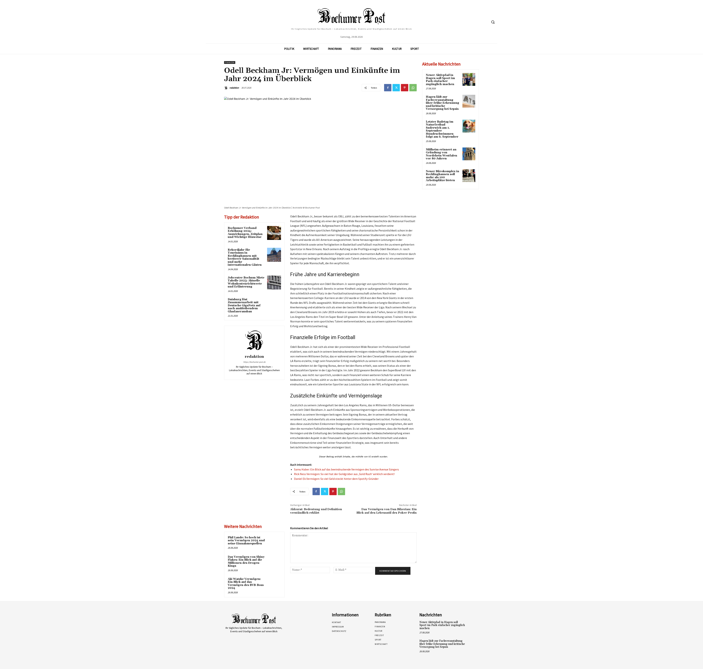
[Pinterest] (404, 87)
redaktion (234, 87)
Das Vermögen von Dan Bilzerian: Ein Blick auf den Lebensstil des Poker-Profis (386, 511)
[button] (492, 22)
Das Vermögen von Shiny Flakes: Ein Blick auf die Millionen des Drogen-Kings (246, 561)
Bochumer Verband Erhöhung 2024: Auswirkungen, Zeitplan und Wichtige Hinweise (245, 232)
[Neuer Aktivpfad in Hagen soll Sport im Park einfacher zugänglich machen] (468, 79)
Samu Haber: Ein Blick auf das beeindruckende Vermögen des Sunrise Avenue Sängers (346, 469)
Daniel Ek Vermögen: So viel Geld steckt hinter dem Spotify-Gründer (336, 479)
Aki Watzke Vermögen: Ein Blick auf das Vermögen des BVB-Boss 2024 (246, 583)
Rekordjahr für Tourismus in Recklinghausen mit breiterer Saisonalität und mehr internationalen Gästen (245, 257)
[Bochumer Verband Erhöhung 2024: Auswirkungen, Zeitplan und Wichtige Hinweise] (274, 233)
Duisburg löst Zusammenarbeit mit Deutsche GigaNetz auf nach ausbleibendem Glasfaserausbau (244, 305)
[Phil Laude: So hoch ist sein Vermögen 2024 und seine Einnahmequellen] (274, 542)
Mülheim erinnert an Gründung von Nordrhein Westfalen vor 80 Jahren (441, 154)
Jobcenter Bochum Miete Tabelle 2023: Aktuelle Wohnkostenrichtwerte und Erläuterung (246, 282)
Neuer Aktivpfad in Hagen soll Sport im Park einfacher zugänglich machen (440, 79)
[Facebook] (387, 87)
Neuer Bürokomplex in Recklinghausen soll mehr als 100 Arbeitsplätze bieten (442, 176)
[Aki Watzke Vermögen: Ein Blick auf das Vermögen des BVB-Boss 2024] (274, 584)
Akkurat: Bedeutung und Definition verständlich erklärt (316, 511)
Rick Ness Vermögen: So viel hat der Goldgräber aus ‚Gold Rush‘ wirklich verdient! (344, 474)
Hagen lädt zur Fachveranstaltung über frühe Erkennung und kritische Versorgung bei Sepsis (442, 103)
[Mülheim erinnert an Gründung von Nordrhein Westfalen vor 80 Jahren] (468, 153)
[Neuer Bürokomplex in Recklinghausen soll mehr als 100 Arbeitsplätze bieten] (468, 175)
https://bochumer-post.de (254, 362)
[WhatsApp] (413, 87)
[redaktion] (226, 88)
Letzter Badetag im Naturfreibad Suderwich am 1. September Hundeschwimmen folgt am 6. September (442, 129)
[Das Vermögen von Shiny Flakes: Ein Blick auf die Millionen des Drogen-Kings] (274, 562)
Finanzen (230, 62)
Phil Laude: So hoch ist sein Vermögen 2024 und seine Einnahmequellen (246, 540)
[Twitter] (396, 87)
